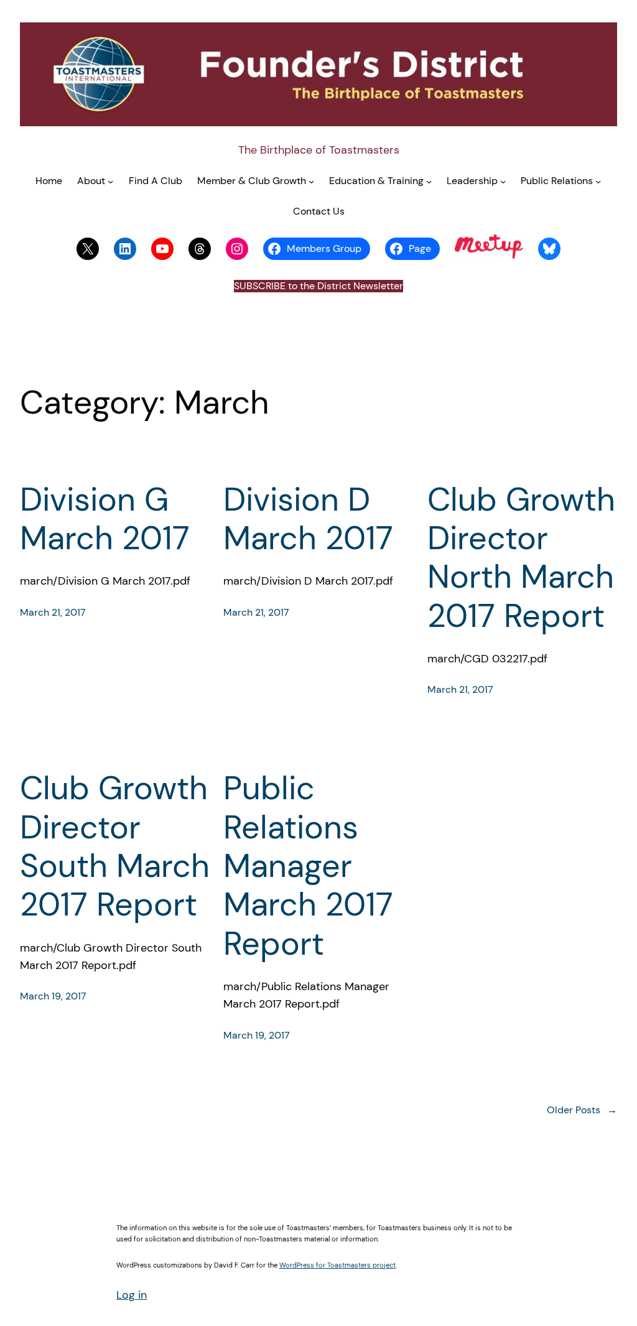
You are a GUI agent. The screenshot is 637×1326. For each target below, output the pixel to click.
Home (48, 181)
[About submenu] (110, 181)
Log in (131, 1295)
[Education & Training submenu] (429, 181)
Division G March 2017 (105, 519)
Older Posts (582, 1110)
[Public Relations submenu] (598, 181)
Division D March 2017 (308, 519)
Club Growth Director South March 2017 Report (115, 846)
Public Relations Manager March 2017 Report (308, 866)
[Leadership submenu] (503, 181)
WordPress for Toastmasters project (337, 1265)
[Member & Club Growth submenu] (311, 181)
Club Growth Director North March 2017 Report (521, 558)
